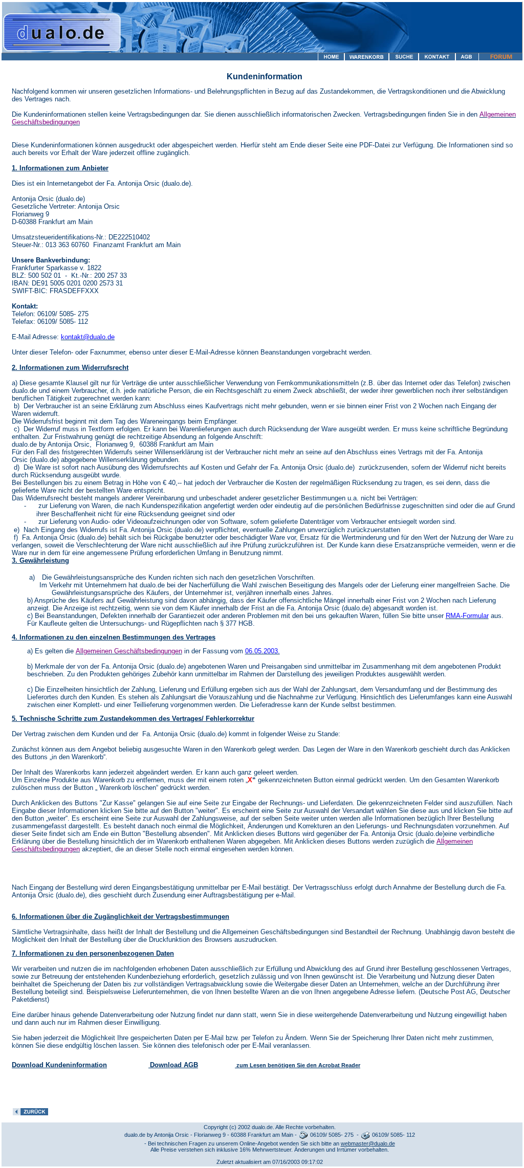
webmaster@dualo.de (368, 1143)
